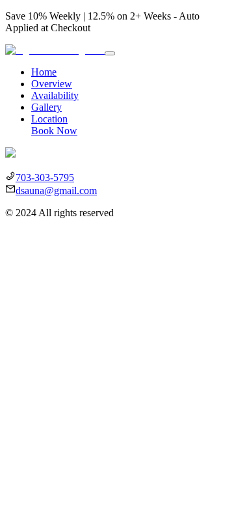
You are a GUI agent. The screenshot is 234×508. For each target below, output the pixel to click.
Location (49, 118)
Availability (55, 95)
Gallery (46, 107)
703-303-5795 (45, 177)
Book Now (54, 130)
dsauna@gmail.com (56, 190)
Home (44, 72)
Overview (51, 83)
